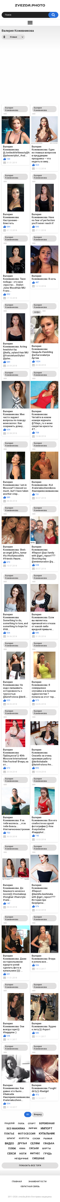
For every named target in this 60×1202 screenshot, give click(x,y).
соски (36, 1138)
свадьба (48, 1143)
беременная (46, 1123)
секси (11, 1153)
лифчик (32, 1128)
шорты (46, 1148)
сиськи (34, 1148)
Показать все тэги (30, 1165)
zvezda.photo (24, 1197)
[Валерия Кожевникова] (5, 113)
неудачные (21, 1158)
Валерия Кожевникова (11, 109)
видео (9, 1143)
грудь (48, 1153)
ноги (22, 1153)
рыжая (48, 1138)
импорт (46, 1128)
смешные (38, 1158)
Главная (17, 1181)
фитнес (35, 1153)
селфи (37, 312)
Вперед (38, 1114)
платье (9, 1133)
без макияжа (16, 1128)
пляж (12, 1148)
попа (21, 1123)
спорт (32, 1123)
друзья (22, 1143)
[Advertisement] (30, 71)
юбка (22, 1148)
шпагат (11, 1138)
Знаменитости (37, 1181)
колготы (24, 1138)
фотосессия (26, 1133)
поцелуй (9, 1123)
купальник (47, 1133)
